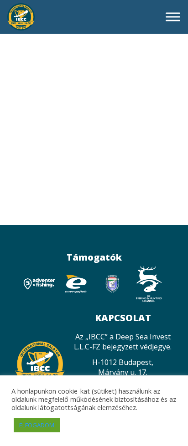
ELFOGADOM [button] (36, 425)
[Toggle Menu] (173, 16)
